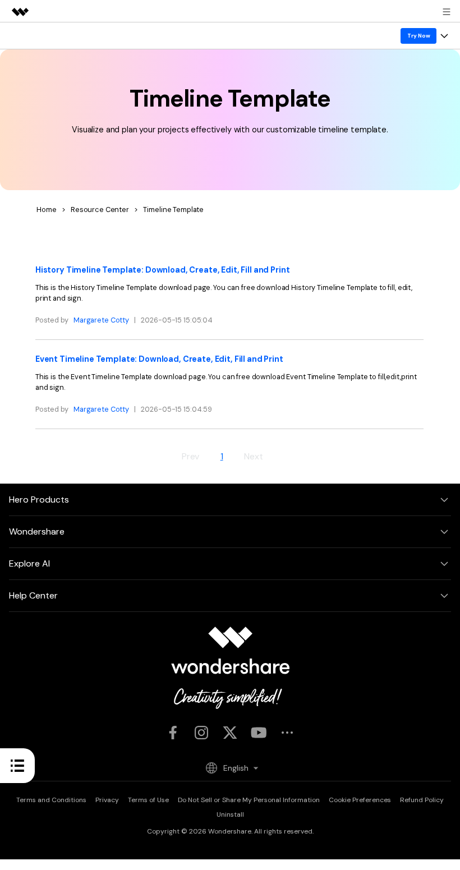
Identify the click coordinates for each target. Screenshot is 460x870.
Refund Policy (422, 799)
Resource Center (100, 209)
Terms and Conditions (51, 799)
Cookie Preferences (360, 799)
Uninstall (230, 814)
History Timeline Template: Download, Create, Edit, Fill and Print (162, 270)
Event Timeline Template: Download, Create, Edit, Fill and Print (159, 359)
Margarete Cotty (101, 320)
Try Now (418, 35)
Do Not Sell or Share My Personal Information (249, 799)
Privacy (107, 799)
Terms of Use (148, 799)
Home (46, 209)
